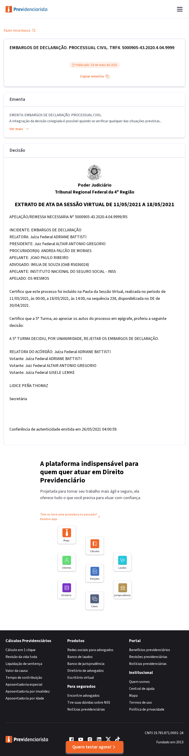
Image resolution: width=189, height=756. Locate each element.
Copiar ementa (92, 76)
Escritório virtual (80, 678)
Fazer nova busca (17, 30)
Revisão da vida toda (21, 657)
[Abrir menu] (179, 9)
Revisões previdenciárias (148, 657)
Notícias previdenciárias (86, 709)
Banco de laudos (80, 657)
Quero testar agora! (91, 747)
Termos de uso (140, 702)
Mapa (133, 695)
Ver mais (16, 128)
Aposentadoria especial (24, 684)
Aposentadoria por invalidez (28, 691)
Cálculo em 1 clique (20, 650)
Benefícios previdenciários (149, 650)
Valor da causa (17, 671)
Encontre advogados (83, 695)
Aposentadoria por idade (25, 698)
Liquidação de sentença (24, 664)
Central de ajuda (141, 689)
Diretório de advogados (85, 671)
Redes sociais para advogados (90, 650)
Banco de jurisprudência (85, 664)
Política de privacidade (146, 709)
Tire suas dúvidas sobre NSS (88, 702)
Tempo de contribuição (24, 678)
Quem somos (139, 682)
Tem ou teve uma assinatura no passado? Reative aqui (68, 516)
